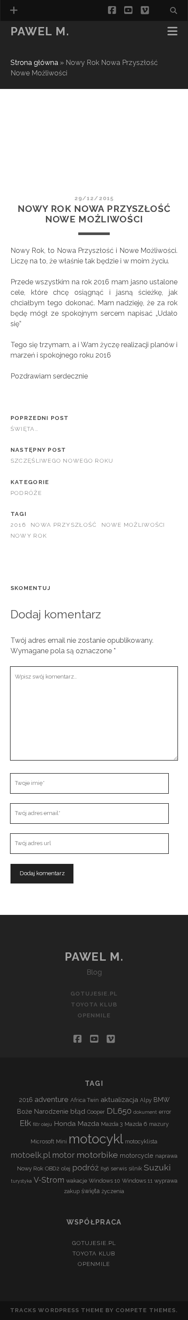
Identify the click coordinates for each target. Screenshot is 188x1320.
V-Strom (49, 1179)
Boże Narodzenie (43, 1111)
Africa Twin (84, 1100)
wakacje (76, 1180)
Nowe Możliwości (133, 525)
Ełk (25, 1123)
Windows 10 (104, 1180)
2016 (18, 525)
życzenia (112, 1191)
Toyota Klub (34, 44)
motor (63, 1155)
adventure (52, 1099)
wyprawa (166, 1180)
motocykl (96, 1138)
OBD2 (52, 1168)
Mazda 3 (112, 1124)
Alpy (146, 1100)
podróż (85, 1167)
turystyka (21, 1181)
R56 (105, 1168)
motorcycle (136, 1155)
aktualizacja (119, 1099)
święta (90, 1190)
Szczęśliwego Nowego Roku (62, 460)
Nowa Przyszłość (64, 525)
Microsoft (42, 1141)
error (165, 1112)
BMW (161, 1099)
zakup (72, 1191)
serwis (119, 1168)
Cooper (96, 1112)
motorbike (97, 1155)
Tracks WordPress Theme (57, 1310)
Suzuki (157, 1168)
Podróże (26, 493)
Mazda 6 (136, 1124)
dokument (145, 1112)
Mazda (88, 1123)
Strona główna (34, 62)
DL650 (119, 1110)
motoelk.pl (30, 1155)
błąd (77, 1111)
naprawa (166, 1156)
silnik (135, 1168)
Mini (61, 1141)
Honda (65, 1123)
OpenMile (27, 54)
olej (65, 1168)
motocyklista (141, 1141)
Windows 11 (137, 1180)
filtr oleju (42, 1124)
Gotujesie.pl (94, 993)
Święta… (24, 429)
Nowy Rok (28, 535)
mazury (159, 1124)
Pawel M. (39, 31)
